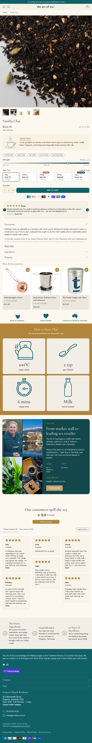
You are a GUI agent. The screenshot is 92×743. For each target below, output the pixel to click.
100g (25, 177)
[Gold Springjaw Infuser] (17, 281)
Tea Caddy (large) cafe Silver (75, 297)
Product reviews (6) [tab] (10, 529)
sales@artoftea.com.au (15, 715)
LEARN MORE (54, 488)
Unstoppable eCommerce (20, 726)
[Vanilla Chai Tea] (46, 61)
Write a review (46, 522)
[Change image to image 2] (13, 112)
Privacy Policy (7, 732)
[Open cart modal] (87, 6)
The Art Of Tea (22, 724)
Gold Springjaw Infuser (13, 297)
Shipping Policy (19, 732)
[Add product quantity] (13, 190)
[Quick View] (28, 270)
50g (8, 177)
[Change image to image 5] (36, 112)
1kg (79, 177)
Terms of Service (44, 732)
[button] (46, 210)
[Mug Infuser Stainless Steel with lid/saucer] (46, 281)
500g (60, 177)
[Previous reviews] (4, 209)
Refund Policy (32, 732)
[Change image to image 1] (6, 112)
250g (44, 177)
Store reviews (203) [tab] (26, 529)
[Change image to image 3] (21, 112)
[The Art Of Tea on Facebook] (3, 665)
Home (5, 12)
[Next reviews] (87, 209)
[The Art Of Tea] (46, 7)
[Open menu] (4, 6)
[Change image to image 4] (29, 112)
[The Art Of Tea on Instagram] (7, 665)
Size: (6, 170)
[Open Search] (8, 6)
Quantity (6, 185)
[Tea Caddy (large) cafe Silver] (75, 281)
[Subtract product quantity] (5, 190)
